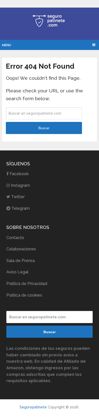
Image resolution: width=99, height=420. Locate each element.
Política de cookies (24, 295)
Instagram (20, 185)
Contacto (15, 237)
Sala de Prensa (20, 260)
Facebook (19, 173)
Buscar (44, 128)
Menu (6, 45)
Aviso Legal (17, 272)
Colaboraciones (21, 249)
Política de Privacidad (26, 283)
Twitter (18, 196)
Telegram (20, 208)
